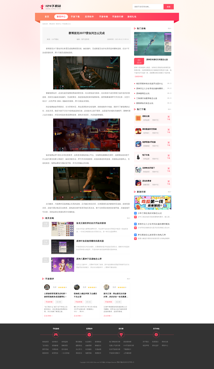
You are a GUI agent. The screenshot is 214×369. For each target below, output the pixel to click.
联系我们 (155, 342)
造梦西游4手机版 (149, 142)
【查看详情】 (138, 76)
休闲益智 (65, 342)
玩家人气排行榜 (114, 345)
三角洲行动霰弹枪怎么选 (146, 98)
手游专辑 (103, 17)
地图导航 (88, 353)
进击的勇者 (146, 181)
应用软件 (89, 17)
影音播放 (79, 342)
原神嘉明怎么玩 (143, 93)
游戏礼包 (132, 17)
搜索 (168, 7)
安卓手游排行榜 (114, 349)
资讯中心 (61, 17)
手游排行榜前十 (114, 353)
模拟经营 (45, 353)
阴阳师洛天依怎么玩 (144, 103)
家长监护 (155, 345)
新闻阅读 (98, 342)
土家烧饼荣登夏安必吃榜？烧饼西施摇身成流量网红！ (55, 295)
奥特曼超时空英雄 (149, 129)
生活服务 (88, 349)
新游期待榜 (127, 342)
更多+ (129, 218)
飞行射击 (45, 345)
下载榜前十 (127, 349)
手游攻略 (65, 24)
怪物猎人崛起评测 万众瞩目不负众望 (85, 295)
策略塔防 (65, 345)
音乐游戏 (65, 349)
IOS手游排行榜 (128, 345)
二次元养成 (65, 353)
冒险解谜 (55, 345)
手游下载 (75, 17)
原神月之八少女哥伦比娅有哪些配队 (151, 88)
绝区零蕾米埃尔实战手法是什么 (149, 84)
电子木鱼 (145, 155)
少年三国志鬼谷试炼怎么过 (150, 213)
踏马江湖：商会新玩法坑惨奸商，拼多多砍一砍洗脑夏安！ (115, 295)
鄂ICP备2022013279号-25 (125, 362)
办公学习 (79, 349)
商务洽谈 (165, 342)
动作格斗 (55, 342)
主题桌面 (98, 349)
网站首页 (52, 24)
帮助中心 (165, 345)
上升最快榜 (127, 353)
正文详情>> (48, 316)
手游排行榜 (117, 17)
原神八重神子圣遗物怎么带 (89, 259)
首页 (47, 17)
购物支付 (98, 345)
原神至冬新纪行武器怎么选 (157, 59)
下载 (168, 119)
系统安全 (79, 353)
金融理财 (88, 345)
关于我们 (146, 342)
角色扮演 (45, 342)
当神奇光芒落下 (148, 168)
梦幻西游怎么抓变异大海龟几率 (152, 235)
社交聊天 (88, 342)
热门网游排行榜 (114, 342)
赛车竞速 (45, 349)
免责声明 (146, 345)
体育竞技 (55, 353)
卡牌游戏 (55, 349)
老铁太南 (145, 116)
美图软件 (98, 353)
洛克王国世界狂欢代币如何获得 (91, 223)
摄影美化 (79, 345)
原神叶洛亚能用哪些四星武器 (90, 241)
